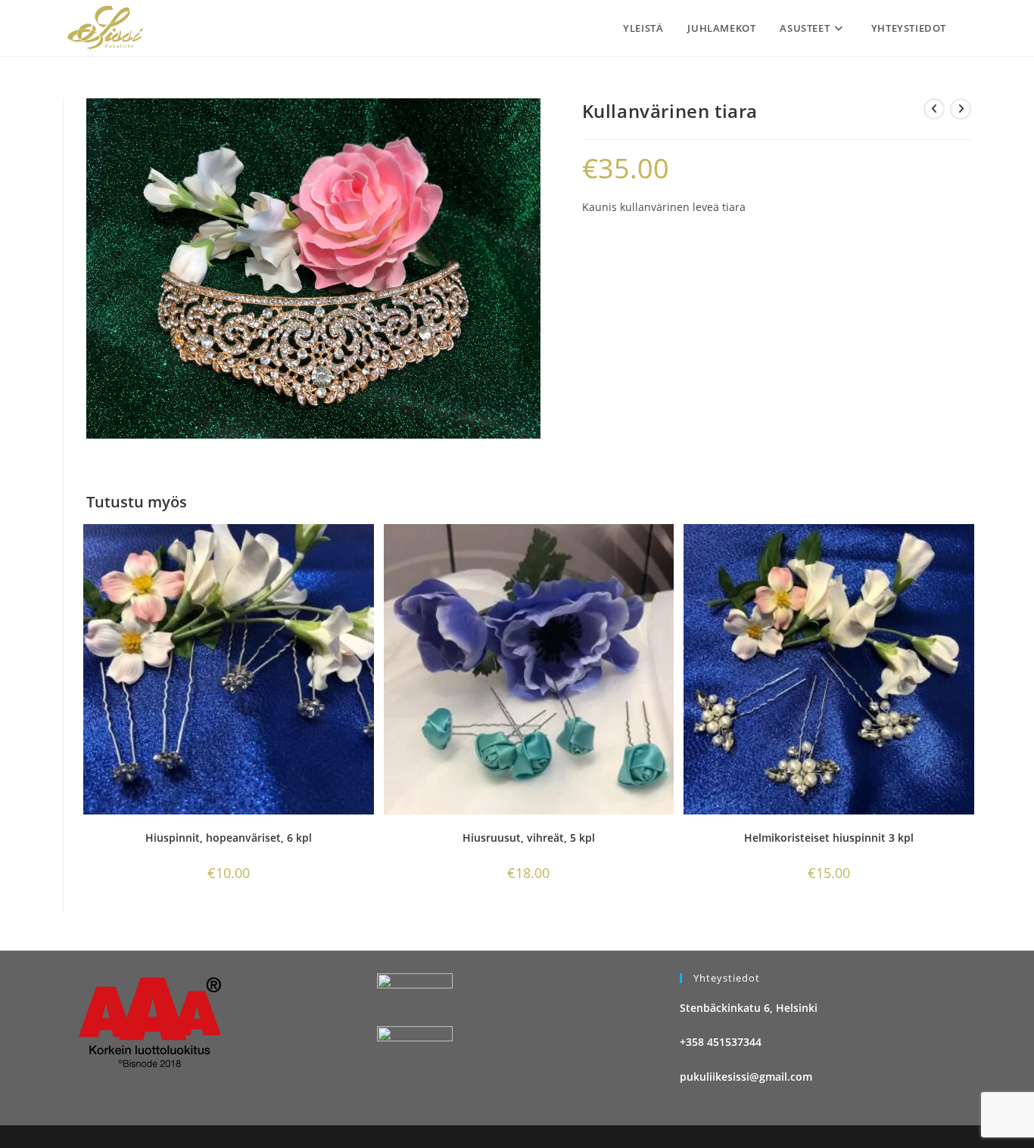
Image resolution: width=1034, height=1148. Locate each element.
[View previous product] (934, 108)
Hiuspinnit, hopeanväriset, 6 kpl (228, 837)
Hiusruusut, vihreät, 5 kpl (528, 837)
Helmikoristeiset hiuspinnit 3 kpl (829, 837)
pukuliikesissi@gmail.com (746, 1076)
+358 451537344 (720, 1042)
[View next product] (960, 108)
